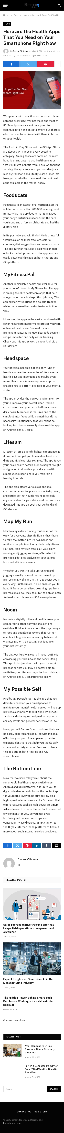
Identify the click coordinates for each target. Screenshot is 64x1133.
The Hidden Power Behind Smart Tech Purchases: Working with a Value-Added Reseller (28, 1001)
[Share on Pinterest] (45, 64)
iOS (5, 262)
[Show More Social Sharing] (57, 64)
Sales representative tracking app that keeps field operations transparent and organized (28, 928)
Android (48, 257)
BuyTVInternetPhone (21, 827)
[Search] (59, 5)
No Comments (24, 56)
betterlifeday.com (12, 1123)
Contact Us (24, 1112)
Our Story (40, 1112)
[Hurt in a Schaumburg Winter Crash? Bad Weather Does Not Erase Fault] (12, 1070)
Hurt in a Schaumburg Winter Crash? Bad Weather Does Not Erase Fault (41, 1069)
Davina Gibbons (20, 51)
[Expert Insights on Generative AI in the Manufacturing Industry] (32, 958)
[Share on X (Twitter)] (28, 64)
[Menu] (5, 5)
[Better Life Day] (32, 5)
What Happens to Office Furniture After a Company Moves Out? (39, 1049)
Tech (7, 24)
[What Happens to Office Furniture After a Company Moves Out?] (12, 1050)
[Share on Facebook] (11, 64)
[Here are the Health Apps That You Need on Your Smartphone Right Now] (32, 90)
